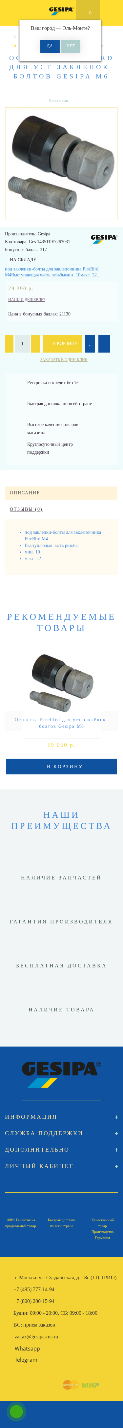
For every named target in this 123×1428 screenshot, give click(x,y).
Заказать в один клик (64, 359)
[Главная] (7, 36)
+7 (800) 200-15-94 (33, 1301)
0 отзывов (58, 100)
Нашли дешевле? (26, 299)
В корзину (64, 343)
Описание (25, 492)
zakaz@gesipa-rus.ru (36, 1336)
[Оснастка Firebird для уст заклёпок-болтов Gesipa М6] (61, 163)
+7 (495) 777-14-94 (33, 1289)
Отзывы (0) (26, 509)
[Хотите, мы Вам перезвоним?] (16, 1411)
